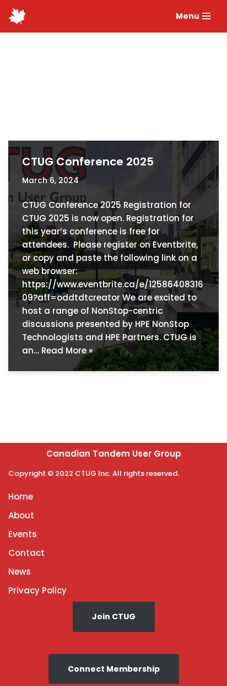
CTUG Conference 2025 (88, 161)
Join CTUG (114, 616)
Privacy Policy (37, 590)
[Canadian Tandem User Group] (17, 16)
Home (20, 496)
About (21, 515)
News (19, 571)
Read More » (67, 350)
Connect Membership (114, 668)
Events (22, 534)
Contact (26, 553)
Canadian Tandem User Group (113, 453)
